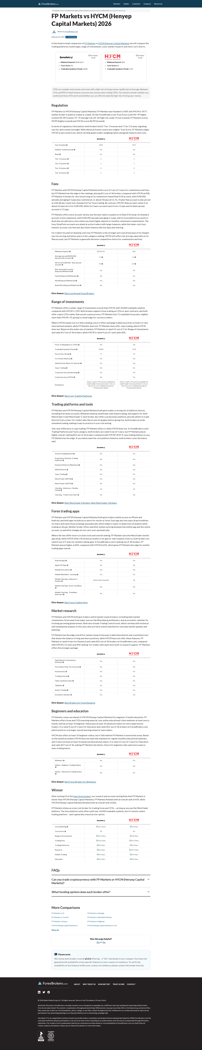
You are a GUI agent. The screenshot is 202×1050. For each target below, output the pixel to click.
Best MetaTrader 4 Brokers (77, 503)
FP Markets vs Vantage (95, 913)
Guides (126, 4)
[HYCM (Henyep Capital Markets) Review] (134, 140)
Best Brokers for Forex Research (80, 702)
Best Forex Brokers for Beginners (80, 781)
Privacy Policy (101, 1000)
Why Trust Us (89, 984)
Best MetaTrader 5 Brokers (104, 503)
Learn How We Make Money (118, 10)
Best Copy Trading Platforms (78, 396)
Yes (98, 942)
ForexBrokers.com (48, 4)
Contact (131, 984)
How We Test (104, 984)
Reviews (117, 4)
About (77, 984)
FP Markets (89, 43)
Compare (147, 4)
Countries (136, 4)
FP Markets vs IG (58, 913)
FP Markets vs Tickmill (60, 917)
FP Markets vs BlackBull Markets (99, 917)
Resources (158, 4)
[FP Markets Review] (101, 140)
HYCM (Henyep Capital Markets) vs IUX (102, 925)
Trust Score (118, 984)
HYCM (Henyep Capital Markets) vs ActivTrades (65, 926)
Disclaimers (90, 1000)
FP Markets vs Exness (59, 921)
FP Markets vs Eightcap (96, 921)
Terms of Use (80, 1000)
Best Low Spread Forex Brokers (79, 293)
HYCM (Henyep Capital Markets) (113, 43)
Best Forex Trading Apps (76, 602)
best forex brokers (82, 796)
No (104, 942)
